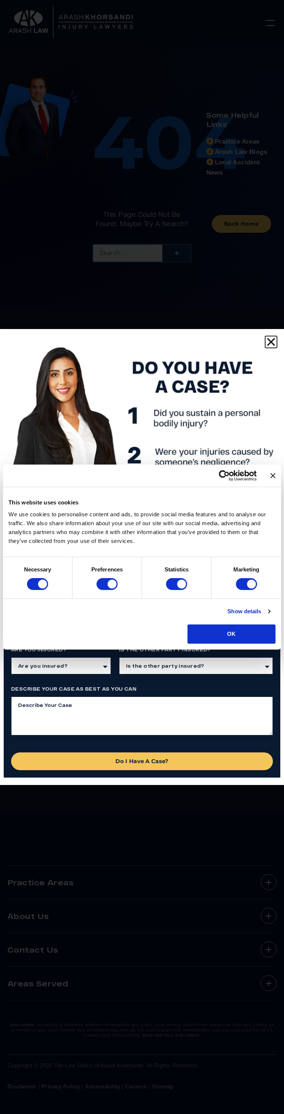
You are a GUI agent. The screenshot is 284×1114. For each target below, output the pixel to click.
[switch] (107, 584)
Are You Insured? (39, 649)
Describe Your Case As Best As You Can (73, 689)
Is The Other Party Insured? (165, 649)
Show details (244, 611)
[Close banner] (272, 475)
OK (231, 634)
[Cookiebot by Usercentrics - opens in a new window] (224, 475)
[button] (271, 342)
